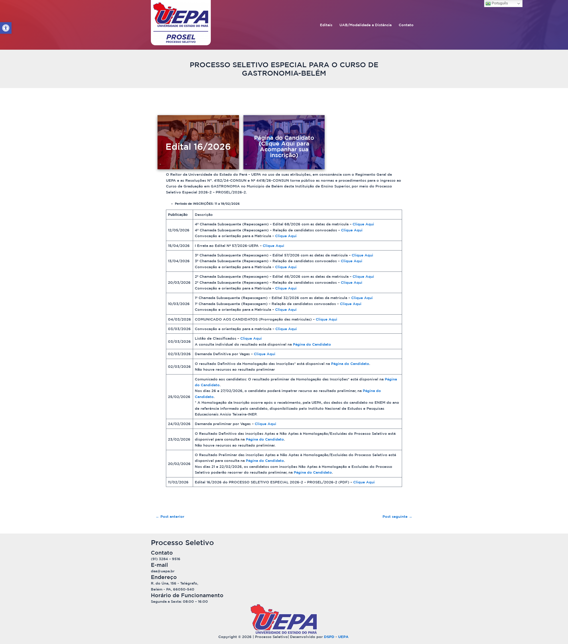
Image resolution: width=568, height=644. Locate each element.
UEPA (344, 637)
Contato (406, 25)
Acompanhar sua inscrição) (284, 152)
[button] (6, 28)
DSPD (329, 637)
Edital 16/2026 (198, 146)
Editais (326, 25)
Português (499, 3)
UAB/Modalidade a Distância (365, 25)
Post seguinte (397, 516)
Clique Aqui (363, 224)
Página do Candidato (312, 344)
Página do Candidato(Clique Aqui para (284, 140)
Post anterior (170, 516)
